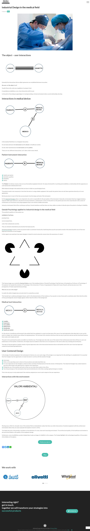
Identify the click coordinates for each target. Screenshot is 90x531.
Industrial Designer (10, 199)
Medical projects (45, 442)
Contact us (72, 511)
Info (68, 530)
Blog (45, 455)
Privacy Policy (54, 528)
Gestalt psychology (7, 229)
